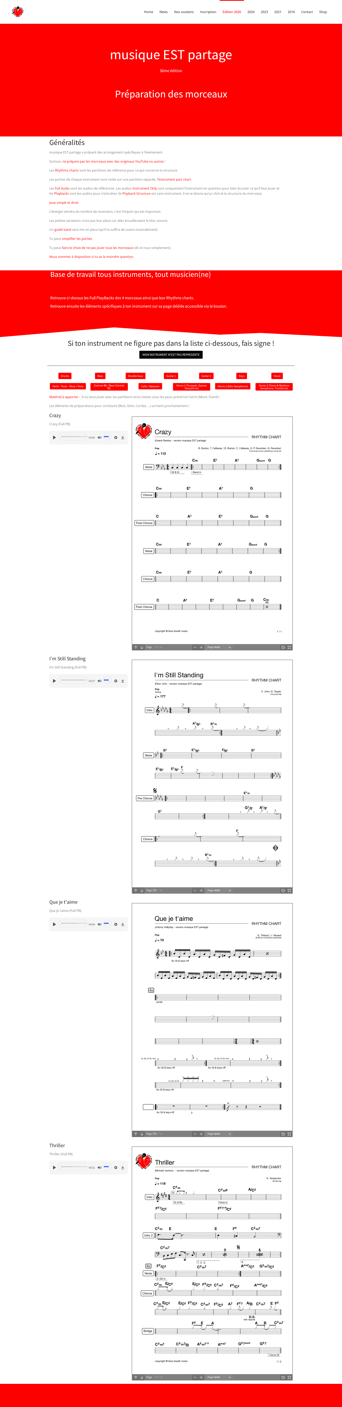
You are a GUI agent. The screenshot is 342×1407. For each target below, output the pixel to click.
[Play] (54, 437)
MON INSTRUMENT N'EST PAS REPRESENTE (171, 355)
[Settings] (116, 437)
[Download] (123, 437)
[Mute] (99, 437)
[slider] (73, 436)
